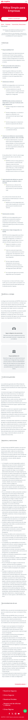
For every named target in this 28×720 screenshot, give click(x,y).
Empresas (8, 24)
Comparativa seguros (20, 684)
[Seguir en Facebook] (9, 713)
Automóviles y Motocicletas (19, 24)
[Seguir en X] (12, 713)
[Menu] (26, 1)
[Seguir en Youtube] (18, 713)
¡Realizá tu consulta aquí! (14, 18)
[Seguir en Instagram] (15, 713)
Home (2, 24)
